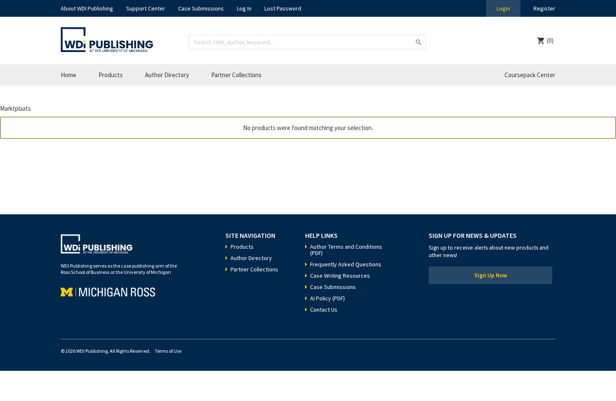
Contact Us (323, 309)
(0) (550, 40)
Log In (244, 8)
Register (544, 8)
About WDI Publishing (87, 8)
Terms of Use (168, 351)
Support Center (145, 8)
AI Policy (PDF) (327, 298)
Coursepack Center (530, 75)
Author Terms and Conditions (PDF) (346, 250)
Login (503, 8)
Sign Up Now (490, 275)
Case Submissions (201, 8)
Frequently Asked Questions (345, 264)
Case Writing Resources (340, 275)
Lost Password (282, 8)
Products (110, 75)
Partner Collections (236, 75)
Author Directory (167, 75)
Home (68, 75)
